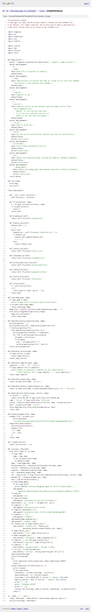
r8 (3, 10)
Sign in (86, 3)
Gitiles (13, 609)
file (47, 16)
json (87, 609)
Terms (25, 609)
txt (81, 609)
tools (42, 10)
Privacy (19, 609)
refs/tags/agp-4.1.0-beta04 (22, 10)
